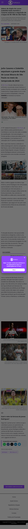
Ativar (14, 269)
